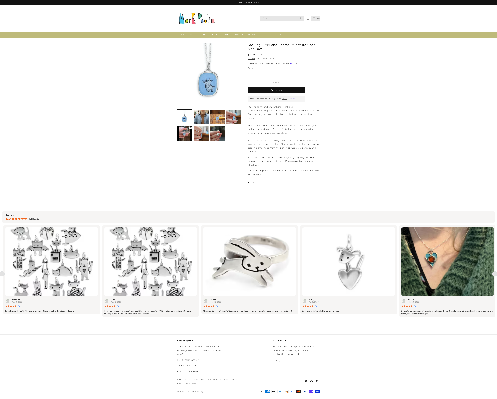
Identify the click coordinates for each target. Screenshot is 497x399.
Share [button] (253, 182)
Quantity (252, 68)
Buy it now (276, 90)
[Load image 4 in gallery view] (233, 117)
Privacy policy (198, 379)
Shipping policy (229, 379)
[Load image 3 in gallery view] (217, 117)
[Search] (301, 18)
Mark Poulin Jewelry (194, 391)
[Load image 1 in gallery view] (184, 117)
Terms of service (213, 379)
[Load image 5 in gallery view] (201, 133)
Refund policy (183, 379)
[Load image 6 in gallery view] (217, 133)
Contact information (186, 383)
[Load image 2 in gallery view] (201, 117)
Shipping (251, 58)
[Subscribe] (316, 361)
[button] (202, 35)
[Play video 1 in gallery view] (184, 133)
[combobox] (282, 18)
